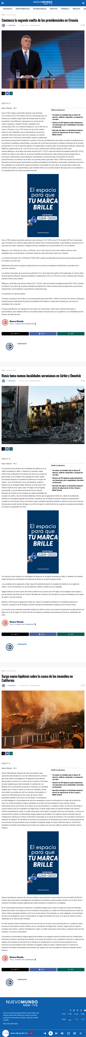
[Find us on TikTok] (74, 1010)
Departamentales (23, 9)
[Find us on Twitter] (81, 1010)
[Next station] (44, 1033)
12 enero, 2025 (23, 25)
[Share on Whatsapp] (11, 93)
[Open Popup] (68, 1033)
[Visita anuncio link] (43, 205)
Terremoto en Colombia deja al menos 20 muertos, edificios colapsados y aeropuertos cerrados (67, 117)
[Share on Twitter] (3, 93)
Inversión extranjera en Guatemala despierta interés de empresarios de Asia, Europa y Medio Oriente (67, 132)
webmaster (12, 25)
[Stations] (74, 1033)
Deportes (53, 9)
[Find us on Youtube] (85, 1010)
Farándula (65, 9)
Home (3, 15)
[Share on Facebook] (7, 93)
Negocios (76, 9)
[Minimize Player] (80, 1033)
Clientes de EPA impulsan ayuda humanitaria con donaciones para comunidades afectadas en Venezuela (68, 124)
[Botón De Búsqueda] (83, 3)
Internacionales (39, 9)
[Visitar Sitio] (43, 3)
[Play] (50, 1033)
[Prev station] (56, 1033)
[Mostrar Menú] (3, 3)
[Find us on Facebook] (70, 1010)
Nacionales (7, 9)
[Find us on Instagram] (77, 1010)
